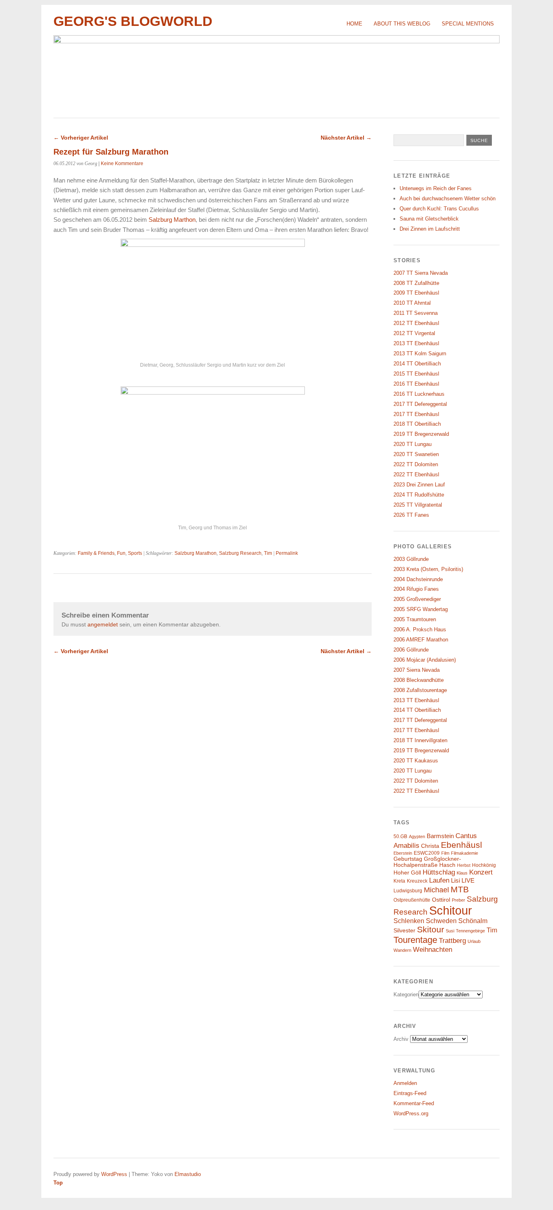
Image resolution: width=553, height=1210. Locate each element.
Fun (121, 553)
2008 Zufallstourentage (420, 690)
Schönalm (472, 920)
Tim (268, 553)
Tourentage (415, 940)
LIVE (468, 880)
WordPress (114, 1174)
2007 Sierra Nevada (416, 670)
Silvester (404, 931)
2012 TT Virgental (414, 333)
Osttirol (441, 900)
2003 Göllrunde (411, 559)
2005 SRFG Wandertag (420, 609)
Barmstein (440, 836)
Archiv (400, 1039)
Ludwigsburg (407, 891)
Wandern (402, 950)
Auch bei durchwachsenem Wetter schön (448, 198)
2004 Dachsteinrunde (418, 579)
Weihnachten (432, 949)
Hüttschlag (439, 872)
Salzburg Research (240, 553)
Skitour (430, 929)
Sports (135, 553)
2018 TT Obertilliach (417, 424)
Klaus (462, 872)
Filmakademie (464, 853)
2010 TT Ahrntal (412, 303)
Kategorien (406, 994)
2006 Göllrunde (411, 650)
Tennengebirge (470, 930)
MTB (460, 889)
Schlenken (408, 920)
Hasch (447, 865)
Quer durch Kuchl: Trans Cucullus (439, 209)
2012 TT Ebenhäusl (416, 323)
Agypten (417, 836)
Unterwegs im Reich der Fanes (436, 188)
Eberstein (402, 853)
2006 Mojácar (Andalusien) (424, 660)
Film (445, 853)
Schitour (450, 910)
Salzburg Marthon (172, 219)
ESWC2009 (427, 853)
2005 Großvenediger (417, 599)
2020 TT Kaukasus (415, 761)
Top (58, 1183)
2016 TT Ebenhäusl (416, 384)
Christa (430, 846)
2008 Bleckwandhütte (418, 680)
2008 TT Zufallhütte (416, 283)
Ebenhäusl (461, 844)
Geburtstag (407, 859)
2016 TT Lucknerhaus (419, 394)
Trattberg (452, 941)
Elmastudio (187, 1174)
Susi (450, 930)
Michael (436, 890)
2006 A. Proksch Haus (419, 629)
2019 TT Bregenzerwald (421, 434)
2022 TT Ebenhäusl (416, 474)
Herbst (463, 865)
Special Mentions (468, 24)
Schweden (441, 920)
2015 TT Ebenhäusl (416, 374)
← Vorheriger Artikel (80, 137)
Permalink (287, 553)
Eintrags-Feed (409, 1093)
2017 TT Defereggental (420, 404)
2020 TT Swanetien (416, 454)
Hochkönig (484, 865)
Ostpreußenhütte (411, 900)
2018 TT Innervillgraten (420, 740)
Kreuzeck (417, 881)
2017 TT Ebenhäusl (416, 414)
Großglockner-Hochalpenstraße (427, 862)
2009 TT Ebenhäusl (416, 293)
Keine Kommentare (122, 163)
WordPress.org (410, 1113)
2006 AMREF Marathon (420, 640)
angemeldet (102, 624)
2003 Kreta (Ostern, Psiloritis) (428, 569)
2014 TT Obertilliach (417, 364)
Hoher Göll (407, 873)
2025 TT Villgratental (417, 505)
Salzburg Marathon (195, 553)
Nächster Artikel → (346, 137)
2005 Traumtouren (414, 619)
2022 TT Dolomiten (415, 464)
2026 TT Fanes (411, 515)
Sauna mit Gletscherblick (429, 219)
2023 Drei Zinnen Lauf (419, 485)
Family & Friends (96, 553)
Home (354, 24)
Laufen (439, 880)
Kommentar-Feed (413, 1103)
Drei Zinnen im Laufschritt (430, 229)
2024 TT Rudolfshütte (418, 495)
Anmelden (405, 1083)
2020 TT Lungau (412, 444)
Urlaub (474, 941)
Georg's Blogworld (133, 21)
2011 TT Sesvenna (415, 313)
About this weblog (402, 24)
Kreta (399, 881)
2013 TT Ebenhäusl (416, 343)
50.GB (400, 836)
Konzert (481, 872)
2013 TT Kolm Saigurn (419, 353)
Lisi (455, 880)
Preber (458, 900)
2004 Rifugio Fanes (416, 589)
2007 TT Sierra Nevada (420, 273)
